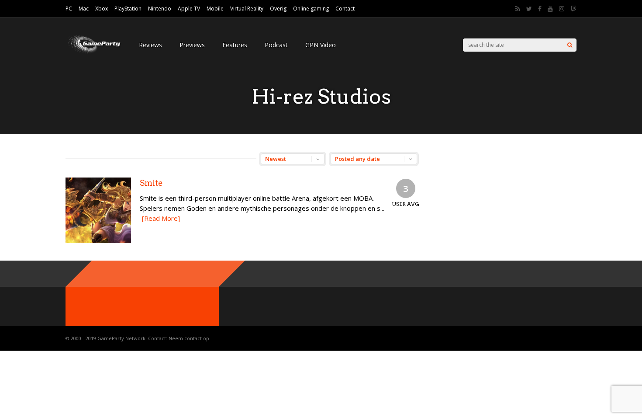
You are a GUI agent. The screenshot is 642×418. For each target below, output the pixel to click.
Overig (278, 8)
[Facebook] (540, 8)
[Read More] (161, 218)
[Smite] (98, 241)
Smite (151, 183)
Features (234, 45)
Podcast (276, 45)
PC (69, 8)
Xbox (101, 8)
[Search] (569, 45)
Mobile (215, 8)
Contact (345, 8)
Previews (192, 45)
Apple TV (189, 8)
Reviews (150, 45)
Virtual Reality (246, 8)
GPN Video (320, 45)
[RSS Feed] (517, 8)
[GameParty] (93, 52)
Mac (84, 8)
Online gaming (311, 8)
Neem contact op (189, 338)
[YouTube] (550, 8)
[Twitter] (529, 8)
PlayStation (128, 8)
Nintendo (159, 8)
